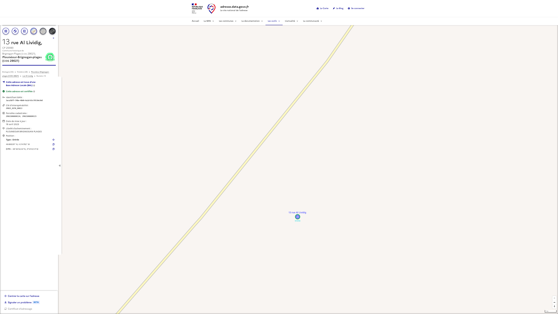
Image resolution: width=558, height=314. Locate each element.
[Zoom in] (554, 298)
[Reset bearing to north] (554, 306)
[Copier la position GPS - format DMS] (53, 149)
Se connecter (357, 8)
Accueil (195, 21)
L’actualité (290, 21)
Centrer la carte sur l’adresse (23, 296)
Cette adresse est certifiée (19, 91)
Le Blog (339, 8)
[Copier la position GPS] (53, 144)
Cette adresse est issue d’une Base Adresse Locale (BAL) (20, 84)
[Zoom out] (554, 302)
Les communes (226, 21)
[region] (279, 165)
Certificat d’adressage (20, 309)
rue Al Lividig (27, 76)
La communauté (311, 21)
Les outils (272, 21)
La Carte (324, 8)
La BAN (207, 21)
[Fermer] (53, 38)
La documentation (251, 21)
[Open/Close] (60, 166)
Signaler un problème (23, 302)
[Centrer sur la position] (53, 139)
